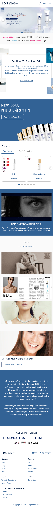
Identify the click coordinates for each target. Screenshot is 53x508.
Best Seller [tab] (7, 151)
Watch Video (25, 80)
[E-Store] (17, 442)
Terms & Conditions (8, 480)
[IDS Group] (10, 438)
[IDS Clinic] (42, 438)
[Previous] (2, 168)
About (3, 462)
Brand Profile (32, 468)
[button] (40, 3)
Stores (30, 465)
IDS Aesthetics (6, 495)
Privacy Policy (6, 483)
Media (3, 468)
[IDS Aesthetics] (26, 438)
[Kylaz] (33, 442)
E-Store (4, 492)
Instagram (48, 453)
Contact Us (32, 480)
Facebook (37, 453)
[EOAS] (23, 442)
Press (3, 472)
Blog (3, 465)
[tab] (25, 152)
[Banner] (26, 20)
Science (30, 472)
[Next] (50, 168)
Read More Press (25, 247)
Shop (30, 462)
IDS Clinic (4, 498)
